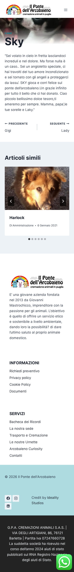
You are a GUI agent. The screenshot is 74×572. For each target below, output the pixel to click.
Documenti (17, 391)
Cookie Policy (20, 384)
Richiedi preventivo (24, 371)
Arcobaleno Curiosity (25, 449)
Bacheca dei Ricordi (25, 422)
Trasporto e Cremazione (28, 435)
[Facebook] (8, 498)
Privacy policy (20, 378)
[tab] (29, 239)
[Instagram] (15, 498)
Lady (59, 127)
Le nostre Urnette (23, 442)
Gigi (16, 127)
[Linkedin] (8, 506)
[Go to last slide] (11, 201)
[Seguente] (63, 201)
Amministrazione (23, 225)
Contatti (15, 456)
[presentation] (37, 188)
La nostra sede (21, 429)
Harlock (16, 217)
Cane (8, 33)
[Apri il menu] (65, 10)
